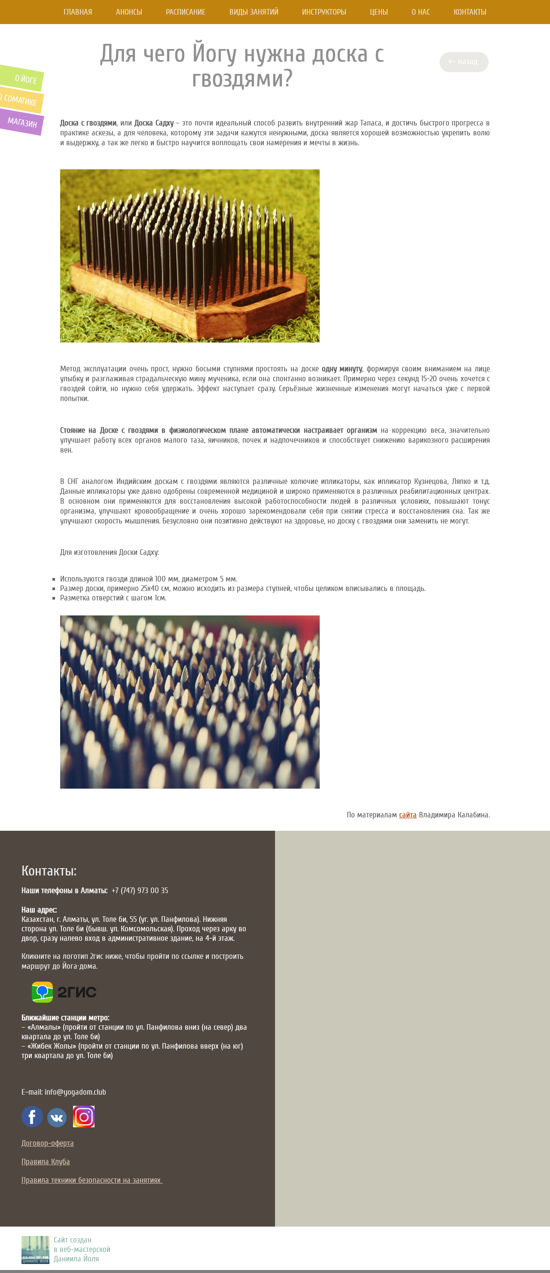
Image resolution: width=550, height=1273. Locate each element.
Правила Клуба (45, 1161)
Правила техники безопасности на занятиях (92, 1180)
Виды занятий (253, 12)
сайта (408, 815)
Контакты (470, 12)
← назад (465, 61)
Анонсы (129, 12)
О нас (421, 12)
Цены (379, 12)
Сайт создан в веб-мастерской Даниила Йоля (82, 1249)
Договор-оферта (47, 1143)
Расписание (186, 12)
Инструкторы (324, 12)
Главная (78, 12)
